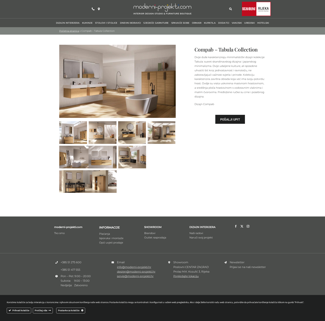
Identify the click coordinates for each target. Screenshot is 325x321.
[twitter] (242, 226)
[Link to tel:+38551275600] (93, 9)
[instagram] (248, 226)
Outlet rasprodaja (155, 237)
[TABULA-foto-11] (117, 46)
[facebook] (235, 226)
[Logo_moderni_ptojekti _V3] (162, 4)
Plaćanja (104, 233)
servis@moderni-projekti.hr (135, 276)
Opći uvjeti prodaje (111, 242)
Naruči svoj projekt (201, 237)
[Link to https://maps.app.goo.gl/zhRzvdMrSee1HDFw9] (99, 9)
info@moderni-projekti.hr (134, 267)
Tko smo (59, 233)
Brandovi (149, 233)
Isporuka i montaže (111, 238)
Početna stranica (69, 30)
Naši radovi (196, 233)
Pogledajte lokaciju (186, 276)
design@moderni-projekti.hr (136, 271)
